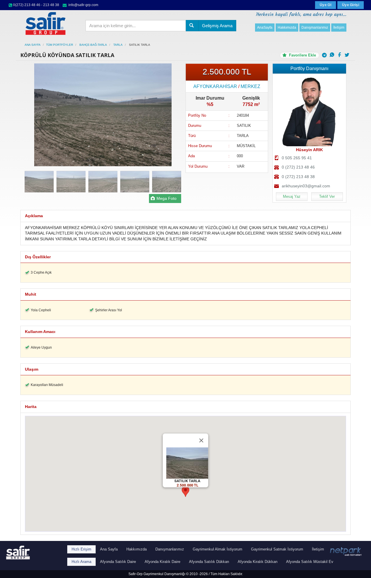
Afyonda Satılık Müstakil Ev (309, 561)
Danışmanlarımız (314, 27)
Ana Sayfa (33, 44)
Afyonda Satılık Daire (118, 561)
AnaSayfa (264, 27)
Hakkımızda (287, 27)
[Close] (201, 440)
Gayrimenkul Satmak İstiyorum (277, 549)
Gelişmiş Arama (217, 25)
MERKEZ (250, 86)
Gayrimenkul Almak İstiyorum (217, 549)
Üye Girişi (350, 5)
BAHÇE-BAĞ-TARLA (93, 44)
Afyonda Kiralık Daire (162, 561)
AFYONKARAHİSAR (215, 86)
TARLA (117, 44)
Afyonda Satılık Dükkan (209, 561)
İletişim (338, 27)
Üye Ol (325, 5)
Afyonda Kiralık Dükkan (257, 561)
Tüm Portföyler (59, 44)
